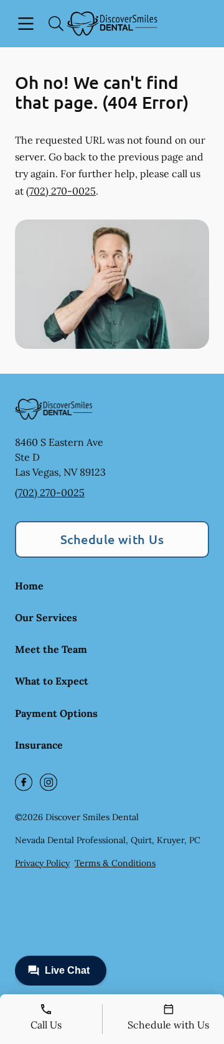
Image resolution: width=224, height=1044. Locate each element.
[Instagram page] (48, 782)
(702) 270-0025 (61, 191)
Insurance (39, 745)
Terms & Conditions (115, 863)
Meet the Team (51, 649)
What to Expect (51, 681)
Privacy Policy (42, 863)
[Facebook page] (23, 782)
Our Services (46, 617)
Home (29, 586)
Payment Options (56, 713)
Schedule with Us (112, 539)
